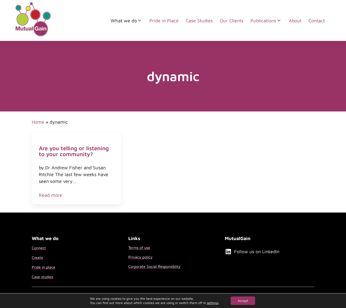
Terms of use (139, 247)
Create (37, 257)
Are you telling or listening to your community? (74, 151)
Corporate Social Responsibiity (154, 266)
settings (212, 303)
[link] (76, 168)
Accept (243, 301)
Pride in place (43, 267)
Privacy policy (140, 257)
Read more (50, 195)
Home (38, 122)
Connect (39, 248)
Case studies (42, 277)
